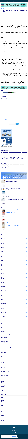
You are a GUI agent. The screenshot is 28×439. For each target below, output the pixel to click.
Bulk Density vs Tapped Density (5, 371)
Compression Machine (4, 404)
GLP (18, 157)
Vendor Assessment (14, 316)
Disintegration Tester (3, 394)
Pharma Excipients (14, 282)
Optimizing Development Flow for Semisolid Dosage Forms (12, 225)
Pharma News (10, 90)
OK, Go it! (14, 436)
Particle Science (14, 281)
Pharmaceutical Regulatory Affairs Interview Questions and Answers (14, 199)
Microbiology (14, 278)
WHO (2, 167)
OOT (9, 158)
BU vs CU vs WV (3, 367)
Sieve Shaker (3, 390)
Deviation (14, 157)
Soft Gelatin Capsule (3, 351)
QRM (22, 158)
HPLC (14, 265)
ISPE (14, 166)
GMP (21, 157)
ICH (23, 157)
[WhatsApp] (12, 92)
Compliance (10, 157)
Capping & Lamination (4, 337)
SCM (14, 304)
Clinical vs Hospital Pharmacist (4, 376)
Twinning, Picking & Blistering (4, 342)
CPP (4, 157)
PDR (11, 158)
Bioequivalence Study (14, 242)
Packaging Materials (3, 357)
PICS (18, 166)
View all (25, 96)
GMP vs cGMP (3, 362)
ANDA (14, 235)
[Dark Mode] (25, 1)
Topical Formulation (3, 348)
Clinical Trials (4, 8)
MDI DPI (2, 356)
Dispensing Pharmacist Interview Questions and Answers (12, 222)
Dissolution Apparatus (3, 385)
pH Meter (2, 381)
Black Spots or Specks (4, 338)
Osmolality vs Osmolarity (4, 372)
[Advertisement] (14, 106)
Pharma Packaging (14, 287)
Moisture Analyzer (3, 391)
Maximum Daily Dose (3, 415)
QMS (19, 158)
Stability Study (14, 307)
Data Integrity (14, 255)
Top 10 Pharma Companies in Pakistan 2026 (11, 181)
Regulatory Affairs (14, 303)
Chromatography (14, 247)
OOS (7, 158)
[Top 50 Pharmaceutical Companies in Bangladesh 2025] (3, 185)
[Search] (27, 1)
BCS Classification (3, 416)
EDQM (14, 260)
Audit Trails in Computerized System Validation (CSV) (11, 209)
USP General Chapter (22, 166)
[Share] (26, 13)
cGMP (5, 167)
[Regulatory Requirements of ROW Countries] (3, 196)
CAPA (2, 157)
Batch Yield (2, 326)
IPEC (9, 166)
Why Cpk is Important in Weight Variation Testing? (11, 228)
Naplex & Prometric (3, 331)
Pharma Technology (14, 291)
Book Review (14, 243)
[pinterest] (15, 432)
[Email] (14, 92)
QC (15, 158)
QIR (17, 158)
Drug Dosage (3, 327)
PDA (16, 166)
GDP (16, 157)
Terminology (2, 419)
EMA (7, 90)
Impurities (14, 273)
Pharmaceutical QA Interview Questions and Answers (13, 188)
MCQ (14, 277)
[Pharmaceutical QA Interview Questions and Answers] (3, 189)
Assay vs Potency (3, 366)
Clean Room (14, 248)
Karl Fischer (2, 382)
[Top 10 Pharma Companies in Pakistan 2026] (3, 181)
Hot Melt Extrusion (3, 352)
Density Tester (3, 386)
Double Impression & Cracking (4, 341)
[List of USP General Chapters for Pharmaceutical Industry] (3, 203)
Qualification (14, 300)
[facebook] (14, 432)
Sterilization (14, 308)
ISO (4, 158)
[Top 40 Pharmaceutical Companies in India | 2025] (3, 192)
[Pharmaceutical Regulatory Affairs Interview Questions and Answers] (3, 199)
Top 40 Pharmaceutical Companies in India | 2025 (12, 192)
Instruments (14, 274)
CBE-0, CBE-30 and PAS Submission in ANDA (10, 215)
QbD (24, 158)
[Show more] (15, 92)
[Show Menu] (1, 1)
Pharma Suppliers (14, 290)
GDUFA (3, 166)
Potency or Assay (3, 323)
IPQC (2, 158)
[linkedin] (12, 432)
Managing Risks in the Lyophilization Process (10, 212)
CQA (7, 157)
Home (2, 8)
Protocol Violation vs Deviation (4, 375)
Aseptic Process (14, 238)
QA (13, 158)
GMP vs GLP (2, 363)
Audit (14, 239)
